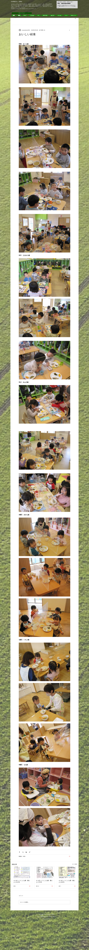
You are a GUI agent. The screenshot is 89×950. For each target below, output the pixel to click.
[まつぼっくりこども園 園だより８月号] (22, 872)
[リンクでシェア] (29, 852)
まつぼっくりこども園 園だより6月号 (67, 881)
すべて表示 (74, 864)
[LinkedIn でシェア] (26, 852)
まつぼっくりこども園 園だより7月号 (44, 881)
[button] (75, 18)
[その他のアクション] (69, 30)
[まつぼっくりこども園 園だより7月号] (44, 872)
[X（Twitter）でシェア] (23, 852)
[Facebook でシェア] (19, 852)
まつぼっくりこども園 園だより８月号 (22, 881)
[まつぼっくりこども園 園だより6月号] (67, 872)
